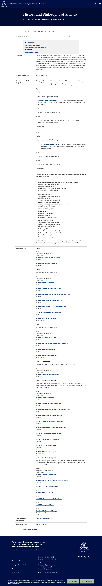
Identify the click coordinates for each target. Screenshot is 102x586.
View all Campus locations (46, 573)
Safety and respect (18, 565)
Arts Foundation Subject (48, 100)
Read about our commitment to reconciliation (26, 550)
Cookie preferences (87, 581)
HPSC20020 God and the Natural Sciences (49, 300)
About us (14, 557)
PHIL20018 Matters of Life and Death (47, 440)
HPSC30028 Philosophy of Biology (46, 355)
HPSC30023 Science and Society (46, 337)
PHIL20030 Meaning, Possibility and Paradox (50, 421)
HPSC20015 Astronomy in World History (48, 288)
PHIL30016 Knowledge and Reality (47, 487)
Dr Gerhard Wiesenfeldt (32, 46)
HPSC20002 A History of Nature (45, 282)
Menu (99, 5)
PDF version (33, 529)
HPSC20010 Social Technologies (46, 318)
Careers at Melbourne (18, 561)
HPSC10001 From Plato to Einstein (46, 263)
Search (95, 5)
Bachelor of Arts (41, 524)
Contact (14, 573)
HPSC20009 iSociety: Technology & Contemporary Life (53, 294)
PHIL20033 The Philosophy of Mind (46, 446)
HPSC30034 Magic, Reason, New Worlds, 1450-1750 (52, 343)
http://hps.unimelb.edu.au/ (44, 518)
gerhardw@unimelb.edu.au (38, 47)
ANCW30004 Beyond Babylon (45, 505)
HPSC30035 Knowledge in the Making (47, 374)
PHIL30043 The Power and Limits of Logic (49, 499)
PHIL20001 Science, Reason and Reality (48, 312)
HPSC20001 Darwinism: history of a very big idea (51, 306)
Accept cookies (73, 581)
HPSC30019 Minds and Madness (46, 349)
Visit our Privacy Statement (57, 582)
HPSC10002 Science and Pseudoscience (48, 257)
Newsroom (15, 569)
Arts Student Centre (31, 53)
